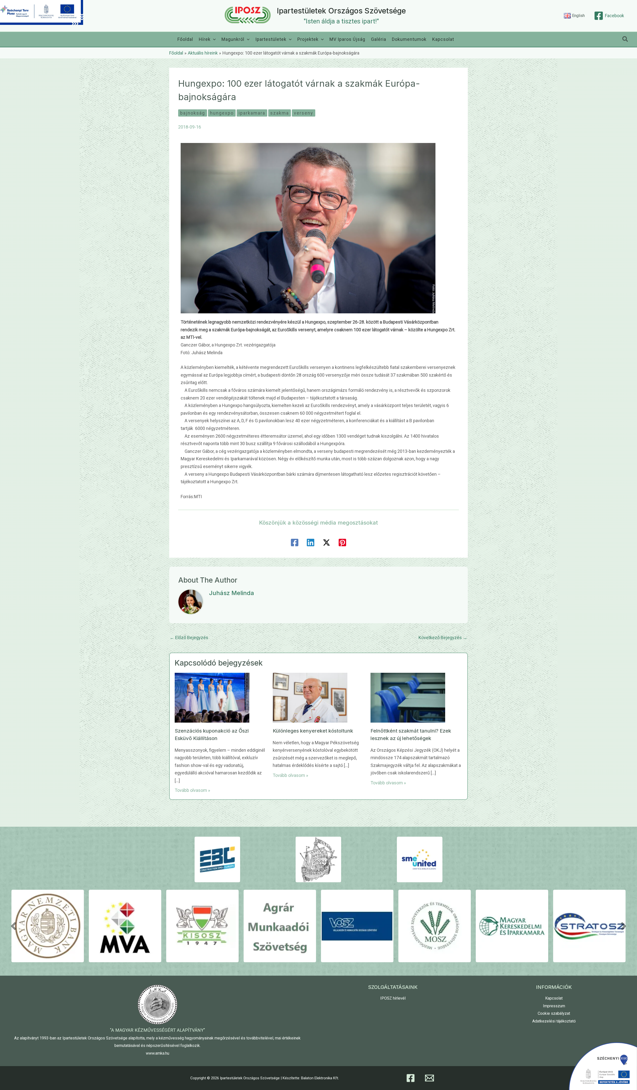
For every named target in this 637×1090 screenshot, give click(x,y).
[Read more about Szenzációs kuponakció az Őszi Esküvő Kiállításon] (212, 697)
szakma (279, 113)
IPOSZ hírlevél (393, 998)
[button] (213, 39)
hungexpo (222, 113)
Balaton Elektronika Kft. (320, 1078)
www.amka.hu (157, 1053)
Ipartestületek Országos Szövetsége (341, 10)
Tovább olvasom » (192, 790)
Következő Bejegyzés (443, 637)
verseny (303, 113)
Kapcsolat (554, 998)
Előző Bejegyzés (189, 637)
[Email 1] (429, 1078)
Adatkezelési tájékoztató (554, 1021)
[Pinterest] (342, 542)
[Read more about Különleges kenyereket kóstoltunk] (310, 697)
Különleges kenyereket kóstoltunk (313, 731)
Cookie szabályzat (554, 1013)
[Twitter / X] (326, 542)
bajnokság (192, 113)
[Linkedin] (310, 542)
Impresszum (554, 1006)
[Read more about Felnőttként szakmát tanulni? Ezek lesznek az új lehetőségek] (408, 697)
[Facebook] (294, 542)
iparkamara (252, 113)
